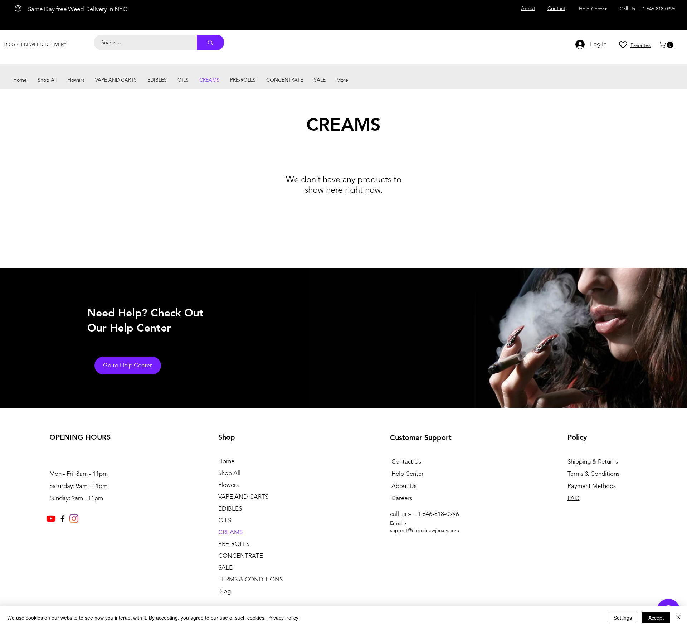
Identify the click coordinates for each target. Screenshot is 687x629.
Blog (224, 591)
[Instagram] (73, 518)
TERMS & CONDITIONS (250, 579)
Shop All (229, 472)
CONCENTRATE (240, 555)
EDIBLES (230, 508)
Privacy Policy (282, 617)
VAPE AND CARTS (243, 496)
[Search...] (210, 42)
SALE (225, 567)
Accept (656, 617)
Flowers (228, 484)
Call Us (629, 8)
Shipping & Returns (592, 461)
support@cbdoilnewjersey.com (424, 530)
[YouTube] (51, 518)
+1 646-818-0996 (657, 8)
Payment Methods (592, 485)
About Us (403, 485)
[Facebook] (62, 518)
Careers (401, 498)
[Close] (678, 617)
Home (226, 461)
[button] (667, 45)
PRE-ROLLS (233, 543)
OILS (224, 520)
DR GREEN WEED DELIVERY (35, 44)
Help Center (407, 473)
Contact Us (406, 461)
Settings (623, 617)
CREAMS (230, 532)
